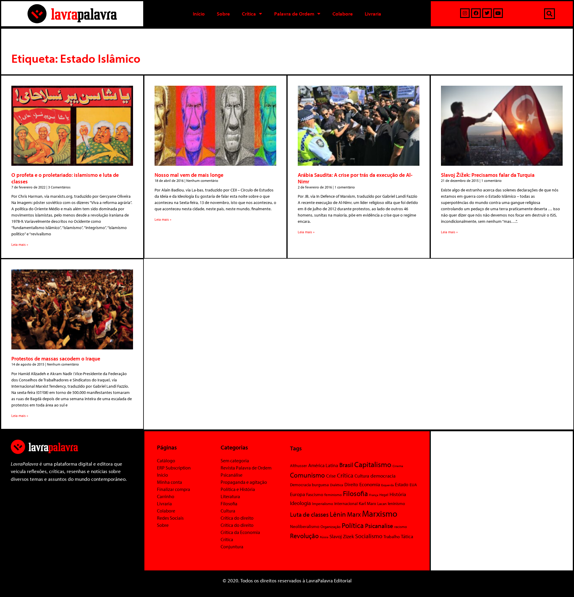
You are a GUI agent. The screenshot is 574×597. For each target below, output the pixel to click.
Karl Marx (367, 503)
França (373, 495)
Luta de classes (309, 514)
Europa (297, 494)
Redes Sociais (170, 518)
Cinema (398, 466)
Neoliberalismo (304, 526)
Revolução (304, 536)
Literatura (230, 496)
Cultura (228, 511)
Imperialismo (322, 503)
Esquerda (387, 485)
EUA (413, 484)
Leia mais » (19, 244)
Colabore (342, 13)
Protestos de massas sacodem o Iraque (55, 358)
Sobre (223, 13)
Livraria (373, 13)
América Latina (323, 465)
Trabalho (392, 536)
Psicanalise (379, 526)
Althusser (298, 465)
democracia (383, 475)
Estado (401, 484)
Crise (331, 476)
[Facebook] (476, 13)
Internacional (346, 503)
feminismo (333, 494)
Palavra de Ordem (294, 13)
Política (353, 525)
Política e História (238, 489)
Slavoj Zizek (341, 536)
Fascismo (314, 494)
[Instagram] (465, 13)
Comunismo (307, 475)
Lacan (382, 503)
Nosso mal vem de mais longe (189, 174)
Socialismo (368, 536)
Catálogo (166, 461)
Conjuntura (232, 547)
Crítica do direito (237, 518)
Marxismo (379, 513)
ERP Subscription (174, 468)
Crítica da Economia (240, 532)
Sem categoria (235, 461)
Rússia (324, 537)
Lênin (338, 514)
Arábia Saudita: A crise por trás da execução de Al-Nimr (355, 178)
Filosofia (229, 504)
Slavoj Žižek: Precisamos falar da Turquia (488, 174)
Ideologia (300, 503)
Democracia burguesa (309, 484)
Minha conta (169, 482)
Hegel (383, 494)
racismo (400, 526)
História (398, 494)
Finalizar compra (173, 489)
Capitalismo (372, 464)
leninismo (396, 503)
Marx (354, 514)
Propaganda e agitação (244, 482)
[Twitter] (487, 13)
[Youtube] (498, 13)
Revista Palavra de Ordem (246, 468)
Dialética (336, 485)
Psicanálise (231, 475)
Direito (351, 484)
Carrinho (165, 496)
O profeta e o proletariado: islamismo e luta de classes (65, 178)
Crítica (249, 13)
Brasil (346, 465)
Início (199, 13)
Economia (369, 484)
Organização (330, 526)
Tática (407, 536)
